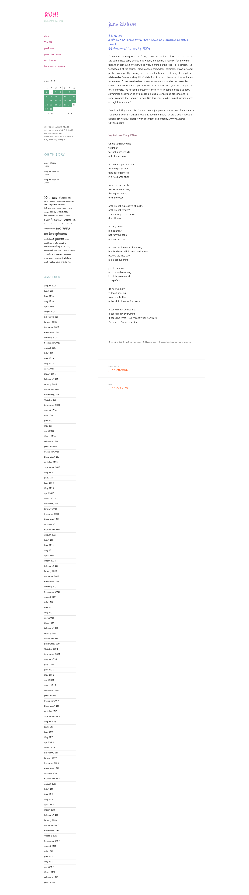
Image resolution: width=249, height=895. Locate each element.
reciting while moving (55, 243)
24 (56, 105)
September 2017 (52, 841)
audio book (62, 205)
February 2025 (51, 379)
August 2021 (50, 597)
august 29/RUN (51, 171)
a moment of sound (65, 202)
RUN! (51, 14)
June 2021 (48, 607)
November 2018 (51, 768)
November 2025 (51, 332)
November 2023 (51, 457)
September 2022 (52, 530)
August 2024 (50, 410)
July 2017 (48, 851)
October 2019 (50, 711)
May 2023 (49, 488)
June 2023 (49, 483)
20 (69, 101)
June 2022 (49, 545)
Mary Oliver (49, 229)
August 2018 (50, 784)
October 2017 (50, 836)
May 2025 (49, 363)
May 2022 (49, 550)
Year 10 (48, 42)
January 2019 (50, 758)
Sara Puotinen (134, 342)
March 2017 (49, 872)
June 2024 (49, 421)
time (46, 259)
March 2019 (49, 747)
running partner (53, 250)
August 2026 (50, 286)
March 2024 (50, 436)
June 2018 (48, 794)
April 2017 (49, 867)
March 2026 (50, 312)
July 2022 (48, 540)
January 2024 (50, 446)
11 (60, 96)
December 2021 (51, 576)
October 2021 (50, 587)
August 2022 (50, 535)
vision (67, 258)
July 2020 (49, 664)
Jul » (70, 113)
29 (46, 109)
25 (60, 105)
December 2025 (51, 327)
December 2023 (51, 452)
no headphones (55, 234)
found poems (49, 215)
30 (51, 109)
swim (59, 254)
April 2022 (49, 555)
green (68, 215)
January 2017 (50, 882)
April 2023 (49, 493)
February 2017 (51, 877)
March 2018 (49, 810)
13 (69, 96)
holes (46, 224)
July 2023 (48, 478)
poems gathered (52, 54)
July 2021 (48, 602)
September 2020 (52, 654)
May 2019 (48, 737)
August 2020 (50, 659)
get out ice (60, 215)
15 (47, 101)
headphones (61, 219)
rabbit (67, 239)
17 (56, 101)
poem (59, 239)
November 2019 (51, 706)
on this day (50, 60)
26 (65, 105)
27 (69, 105)
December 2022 (51, 514)
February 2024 (51, 441)
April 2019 (49, 742)
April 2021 (49, 618)
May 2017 (48, 862)
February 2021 (51, 628)
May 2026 (49, 301)
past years (49, 48)
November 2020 (52, 644)
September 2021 (52, 592)
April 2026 (49, 306)
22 (46, 105)
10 (56, 96)
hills (74, 220)
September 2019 (52, 716)
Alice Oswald (50, 201)
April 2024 (49, 431)
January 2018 (50, 820)
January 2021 (50, 633)
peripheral (49, 239)
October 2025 (51, 338)
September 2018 (52, 779)
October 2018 (50, 773)
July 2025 (48, 353)
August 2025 (50, 348)
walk (46, 262)
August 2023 (50, 472)
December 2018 (51, 763)
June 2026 (49, 296)
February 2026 (51, 317)
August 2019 (50, 722)
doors (46, 212)
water (52, 262)
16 (51, 101)
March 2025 (50, 374)
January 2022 (50, 571)
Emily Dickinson (59, 211)
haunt (47, 220)
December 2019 (51, 701)
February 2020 (51, 690)
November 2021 (51, 581)
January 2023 (50, 509)
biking (47, 208)
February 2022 (51, 566)
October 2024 (51, 400)
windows (66, 262)
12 (65, 96)
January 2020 (50, 696)
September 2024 (52, 405)
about (47, 36)
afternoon (64, 197)
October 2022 (51, 524)
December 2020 (51, 638)
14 (74, 96)
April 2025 (49, 369)
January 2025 (50, 384)
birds (54, 208)
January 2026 (50, 322)
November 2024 (51, 395)
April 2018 (49, 805)
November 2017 (51, 830)
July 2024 (48, 415)
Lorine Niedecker (55, 224)
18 (60, 101)
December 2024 (51, 389)
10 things (50, 197)
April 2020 (49, 680)
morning (63, 228)
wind (58, 262)
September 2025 (52, 343)
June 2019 (48, 732)
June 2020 (49, 670)
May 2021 (48, 613)
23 (51, 105)
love (63, 224)
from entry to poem (54, 66)
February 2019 (51, 753)
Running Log (150, 342)
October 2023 (51, 462)
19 (65, 101)
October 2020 (51, 649)
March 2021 (49, 623)
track (50, 258)
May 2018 (48, 799)
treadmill (58, 258)
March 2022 (50, 561)
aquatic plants (50, 205)
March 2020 (50, 685)
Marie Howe (71, 224)
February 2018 (51, 815)
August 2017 (50, 846)
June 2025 (49, 358)
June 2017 (48, 856)
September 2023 (52, 467)
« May (51, 113)
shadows (49, 254)
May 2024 (49, 426)
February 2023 (51, 504)
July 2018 (48, 789)
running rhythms (69, 250)
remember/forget (53, 246)
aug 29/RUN (50, 163)
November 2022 (51, 519)
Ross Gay (67, 247)
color (70, 208)
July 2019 (48, 727)
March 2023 (50, 498)
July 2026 (48, 291)
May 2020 (49, 675)
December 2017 (51, 825)
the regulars (67, 254)
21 (74, 101)
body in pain (61, 208)
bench (70, 205)
